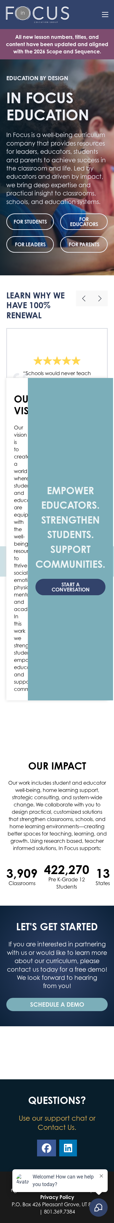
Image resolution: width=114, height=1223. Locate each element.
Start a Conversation (71, 587)
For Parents (84, 244)
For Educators (84, 221)
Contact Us (56, 1127)
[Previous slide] (84, 298)
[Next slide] (100, 298)
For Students (30, 222)
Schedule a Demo (57, 1004)
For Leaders (30, 244)
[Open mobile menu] (105, 14)
